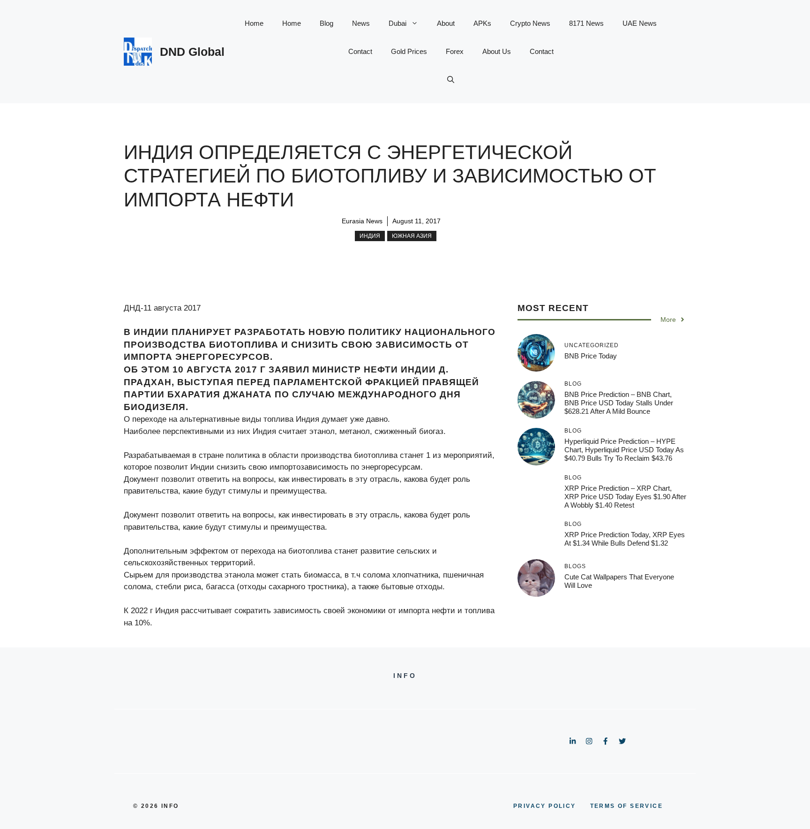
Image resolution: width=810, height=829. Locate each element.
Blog (326, 23)
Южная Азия (412, 236)
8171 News (586, 23)
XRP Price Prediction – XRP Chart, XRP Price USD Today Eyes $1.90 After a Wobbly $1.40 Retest (625, 496)
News (361, 23)
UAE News (639, 23)
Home (254, 23)
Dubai (397, 23)
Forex (455, 51)
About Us (496, 51)
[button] (451, 80)
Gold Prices (409, 51)
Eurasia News (362, 221)
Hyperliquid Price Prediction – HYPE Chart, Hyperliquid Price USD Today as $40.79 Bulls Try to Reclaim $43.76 (624, 449)
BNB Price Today (590, 356)
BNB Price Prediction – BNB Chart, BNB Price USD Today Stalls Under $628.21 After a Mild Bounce (618, 402)
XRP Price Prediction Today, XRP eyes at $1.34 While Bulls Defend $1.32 (624, 539)
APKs (482, 23)
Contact (360, 51)
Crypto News (530, 23)
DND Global (192, 51)
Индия (370, 236)
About (446, 23)
